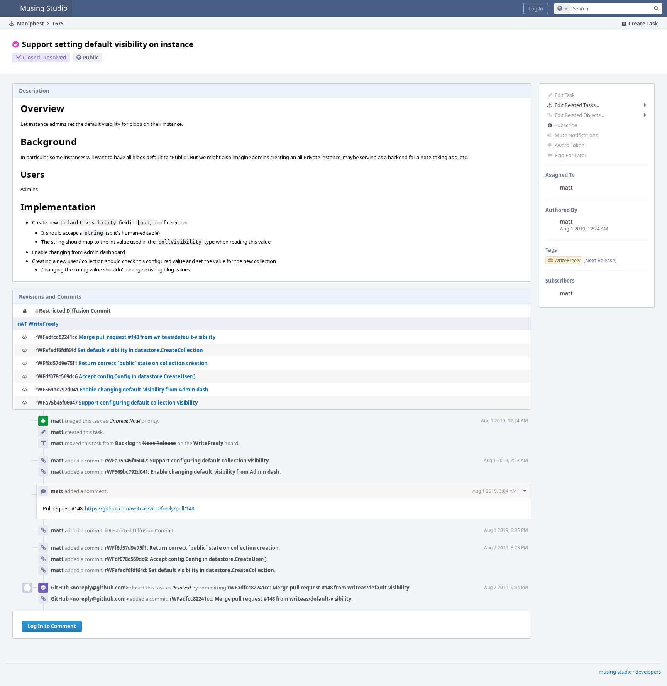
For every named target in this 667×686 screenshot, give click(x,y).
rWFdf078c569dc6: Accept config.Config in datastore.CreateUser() (185, 559)
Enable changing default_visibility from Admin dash (144, 389)
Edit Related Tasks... (577, 105)
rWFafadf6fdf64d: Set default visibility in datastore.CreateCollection (189, 570)
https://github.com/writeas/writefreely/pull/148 (139, 508)
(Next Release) (600, 260)
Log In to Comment (52, 626)
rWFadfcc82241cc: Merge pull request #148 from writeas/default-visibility (318, 587)
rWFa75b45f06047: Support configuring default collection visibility (187, 460)
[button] (535, 8)
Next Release (159, 443)
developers (648, 671)
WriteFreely (208, 443)
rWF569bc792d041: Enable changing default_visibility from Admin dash (192, 471)
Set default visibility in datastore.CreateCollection (140, 350)
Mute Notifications (576, 135)
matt (566, 187)
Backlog (125, 443)
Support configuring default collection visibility (138, 402)
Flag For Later (570, 155)
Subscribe (566, 125)
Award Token (569, 145)
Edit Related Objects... (579, 115)
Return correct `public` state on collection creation (143, 363)
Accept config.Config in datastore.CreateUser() (137, 376)
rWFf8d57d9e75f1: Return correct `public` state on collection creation (192, 547)
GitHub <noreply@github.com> (90, 587)
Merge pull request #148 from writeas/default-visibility (147, 337)
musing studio (615, 671)
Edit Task (565, 94)
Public (91, 57)
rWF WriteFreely (37, 323)
